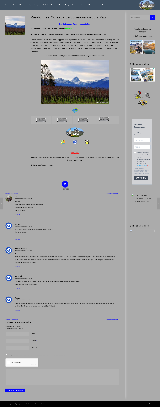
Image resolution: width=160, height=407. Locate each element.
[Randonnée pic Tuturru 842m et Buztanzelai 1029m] (158, 203)
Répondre (17, 214)
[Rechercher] (109, 5)
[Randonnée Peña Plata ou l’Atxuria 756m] (1, 203)
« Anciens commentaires (11, 193)
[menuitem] (7, 5)
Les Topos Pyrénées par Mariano (21, 404)
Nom (34, 333)
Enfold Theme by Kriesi (38, 404)
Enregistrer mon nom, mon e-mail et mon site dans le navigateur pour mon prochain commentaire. (36, 355)
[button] (74, 165)
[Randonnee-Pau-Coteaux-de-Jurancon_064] (15, 25)
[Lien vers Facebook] (153, 403)
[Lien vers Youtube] (149, 403)
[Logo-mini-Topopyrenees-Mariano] (147, 5)
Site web (34, 348)
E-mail (34, 340)
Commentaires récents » (112, 193)
